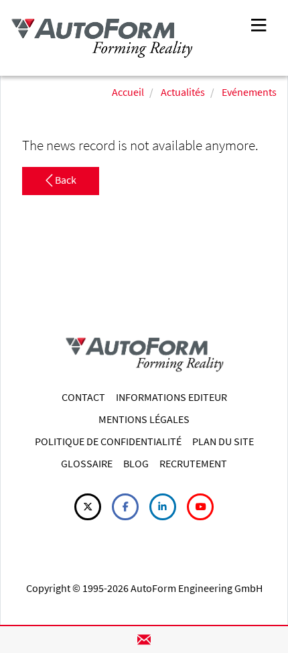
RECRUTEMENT (193, 463)
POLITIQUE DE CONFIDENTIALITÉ (108, 441)
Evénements (249, 92)
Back (64, 180)
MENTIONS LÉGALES (144, 419)
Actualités (183, 92)
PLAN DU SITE (223, 441)
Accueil (128, 92)
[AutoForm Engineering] (102, 38)
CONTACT (83, 397)
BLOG (136, 463)
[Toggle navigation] (258, 24)
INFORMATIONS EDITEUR (171, 397)
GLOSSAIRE (87, 463)
